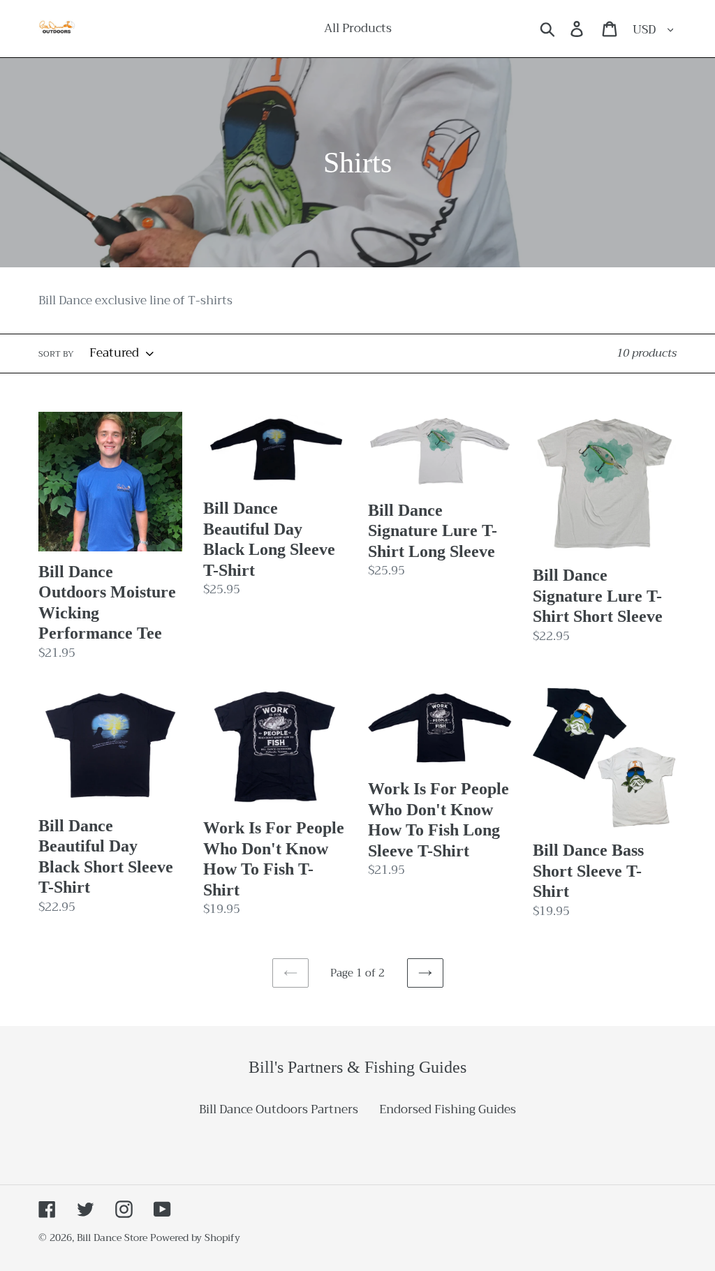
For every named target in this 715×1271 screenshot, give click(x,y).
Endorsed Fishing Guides (447, 1109)
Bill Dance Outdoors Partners (278, 1109)
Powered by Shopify (195, 1237)
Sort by (56, 354)
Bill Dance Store (112, 1237)
